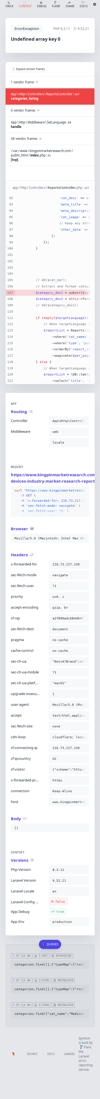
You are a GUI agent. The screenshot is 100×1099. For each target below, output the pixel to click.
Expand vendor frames (30, 69)
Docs (50, 1054)
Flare (87, 1047)
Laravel (69, 1054)
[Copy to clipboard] (84, 421)
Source (32, 1054)
